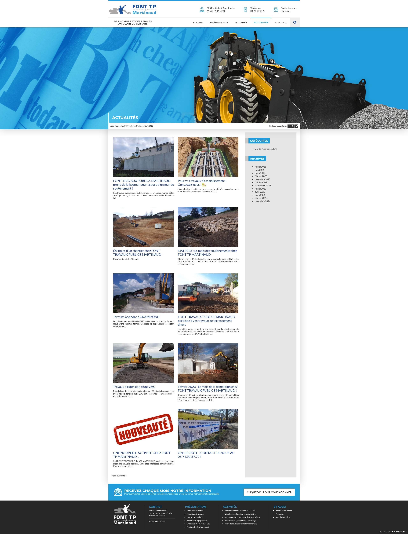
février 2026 (261, 176)
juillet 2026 (260, 166)
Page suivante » (119, 475)
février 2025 (261, 198)
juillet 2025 (260, 188)
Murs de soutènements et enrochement (241, 524)
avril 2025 (260, 191)
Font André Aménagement (198, 527)
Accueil (198, 22)
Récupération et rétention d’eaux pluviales (242, 517)
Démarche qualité (194, 517)
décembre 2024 (262, 201)
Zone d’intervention (195, 510)
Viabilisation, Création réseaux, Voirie (240, 514)
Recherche (295, 22)
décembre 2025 (262, 179)
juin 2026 (259, 169)
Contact (280, 22)
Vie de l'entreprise (264, 148)
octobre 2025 (261, 182)
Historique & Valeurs (195, 514)
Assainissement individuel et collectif (240, 510)
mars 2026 (260, 173)
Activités (241, 22)
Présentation (219, 22)
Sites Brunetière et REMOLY (198, 524)
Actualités (261, 22)
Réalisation (392, 531)
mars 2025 (260, 195)
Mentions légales (283, 517)
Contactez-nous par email (288, 9)
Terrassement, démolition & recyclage (240, 520)
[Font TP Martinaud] (132, 9)
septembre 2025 (263, 185)
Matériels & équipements (197, 520)
